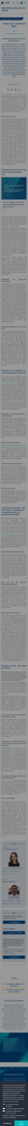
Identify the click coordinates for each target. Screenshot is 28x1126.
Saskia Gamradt (8, 34)
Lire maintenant (14, 922)
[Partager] (19, 89)
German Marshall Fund (15, 401)
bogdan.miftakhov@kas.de (13, 903)
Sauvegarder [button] (7, 1123)
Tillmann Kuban (6, 780)
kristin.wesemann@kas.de (13, 871)
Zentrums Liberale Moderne (16, 526)
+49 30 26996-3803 (10, 873)
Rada (2, 341)
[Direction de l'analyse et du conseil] (7, 3)
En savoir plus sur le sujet (14, 933)
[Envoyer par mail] (15, 89)
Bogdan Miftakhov (9, 881)
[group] (14, 1047)
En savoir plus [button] (15, 1101)
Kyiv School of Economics (14, 381)
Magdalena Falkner (18, 34)
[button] (2, 1035)
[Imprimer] (11, 89)
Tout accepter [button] (21, 1123)
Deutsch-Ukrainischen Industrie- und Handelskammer (14, 447)
